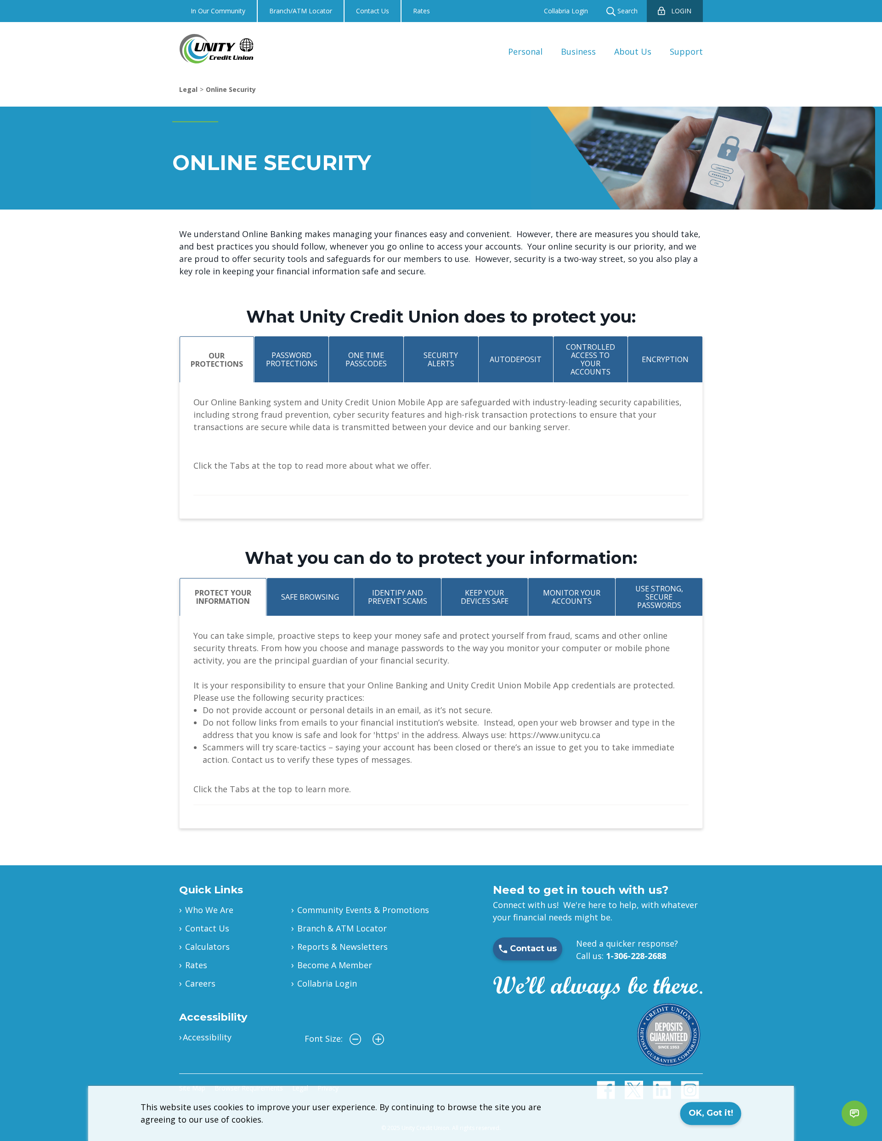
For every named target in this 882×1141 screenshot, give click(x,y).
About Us (632, 51)
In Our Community (218, 10)
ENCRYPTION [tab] (665, 359)
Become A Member (334, 965)
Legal (188, 89)
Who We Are (209, 909)
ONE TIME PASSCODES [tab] (366, 359)
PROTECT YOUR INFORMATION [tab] (223, 597)
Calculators (207, 946)
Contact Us (372, 10)
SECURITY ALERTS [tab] (441, 359)
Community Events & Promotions (363, 909)
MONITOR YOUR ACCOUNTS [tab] (571, 597)
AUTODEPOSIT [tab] (516, 359)
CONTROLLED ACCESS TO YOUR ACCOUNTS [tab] (590, 359)
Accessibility (207, 1037)
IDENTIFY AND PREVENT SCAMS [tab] (397, 597)
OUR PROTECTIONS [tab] (217, 360)
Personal (525, 51)
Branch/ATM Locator (300, 10)
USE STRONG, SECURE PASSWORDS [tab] (659, 597)
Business (578, 51)
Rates (421, 10)
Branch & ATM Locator (342, 928)
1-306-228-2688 (636, 955)
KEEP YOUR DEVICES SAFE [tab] (485, 597)
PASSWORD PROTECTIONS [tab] (291, 359)
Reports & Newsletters (342, 946)
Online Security (231, 89)
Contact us (533, 948)
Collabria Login (566, 10)
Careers (200, 983)
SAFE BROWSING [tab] (310, 597)
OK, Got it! (711, 1113)
